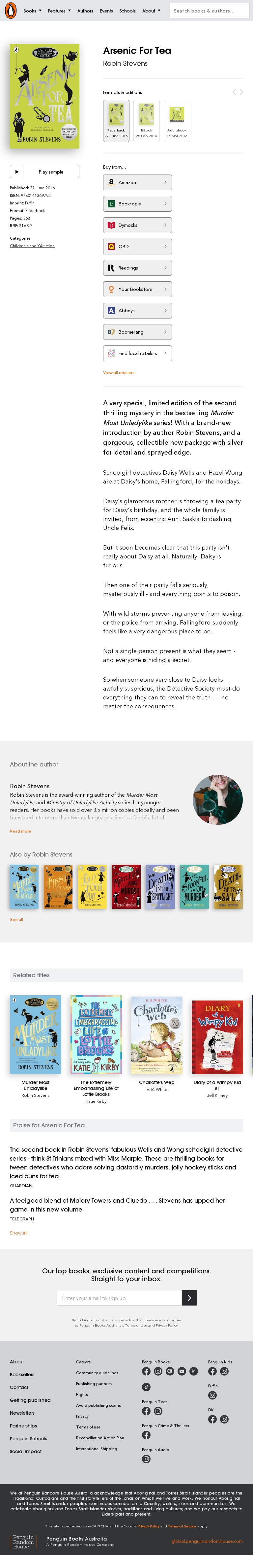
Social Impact (26, 1451)
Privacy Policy (167, 1325)
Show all (18, 1232)
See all (16, 919)
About (17, 1362)
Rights (82, 1394)
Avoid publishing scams (98, 1405)
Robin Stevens (125, 63)
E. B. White (157, 1089)
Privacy (82, 1416)
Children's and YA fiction (32, 245)
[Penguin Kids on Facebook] (212, 1371)
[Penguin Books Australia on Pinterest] (170, 1371)
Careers (83, 1362)
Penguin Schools (28, 1439)
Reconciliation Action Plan (100, 1438)
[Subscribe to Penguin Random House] (189, 1298)
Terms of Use (136, 1325)
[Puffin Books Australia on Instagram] (212, 1395)
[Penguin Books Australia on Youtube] (182, 1371)
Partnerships (23, 1426)
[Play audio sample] (16, 171)
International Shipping (96, 1448)
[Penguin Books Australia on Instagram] (158, 1371)
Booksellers (22, 1375)
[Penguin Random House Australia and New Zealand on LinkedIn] (193, 1371)
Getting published (30, 1400)
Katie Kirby (96, 1101)
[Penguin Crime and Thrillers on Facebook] (146, 1435)
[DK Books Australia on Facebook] (212, 1419)
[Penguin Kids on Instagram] (224, 1371)
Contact (19, 1387)
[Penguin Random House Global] (28, 1540)
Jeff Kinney (217, 1095)
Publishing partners (94, 1383)
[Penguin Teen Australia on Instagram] (158, 1411)
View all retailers (118, 372)
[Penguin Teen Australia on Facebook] (146, 1411)
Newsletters (22, 1413)
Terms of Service (182, 1526)
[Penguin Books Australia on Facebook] (146, 1371)
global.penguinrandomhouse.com (207, 1540)
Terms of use (88, 1427)
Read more (20, 831)
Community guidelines (97, 1373)
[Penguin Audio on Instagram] (146, 1459)
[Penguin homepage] (11, 10)
